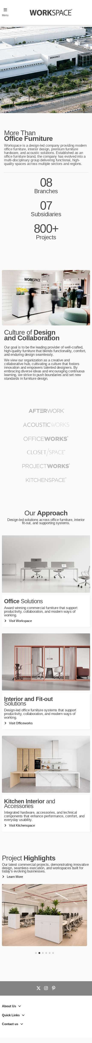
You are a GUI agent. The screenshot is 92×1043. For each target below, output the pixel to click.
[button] (36, 953)
